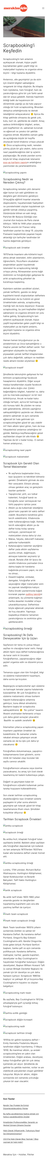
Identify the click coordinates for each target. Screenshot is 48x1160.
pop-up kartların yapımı (15, 162)
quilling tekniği (33, 594)
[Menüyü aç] (43, 8)
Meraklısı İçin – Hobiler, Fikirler (18, 1154)
